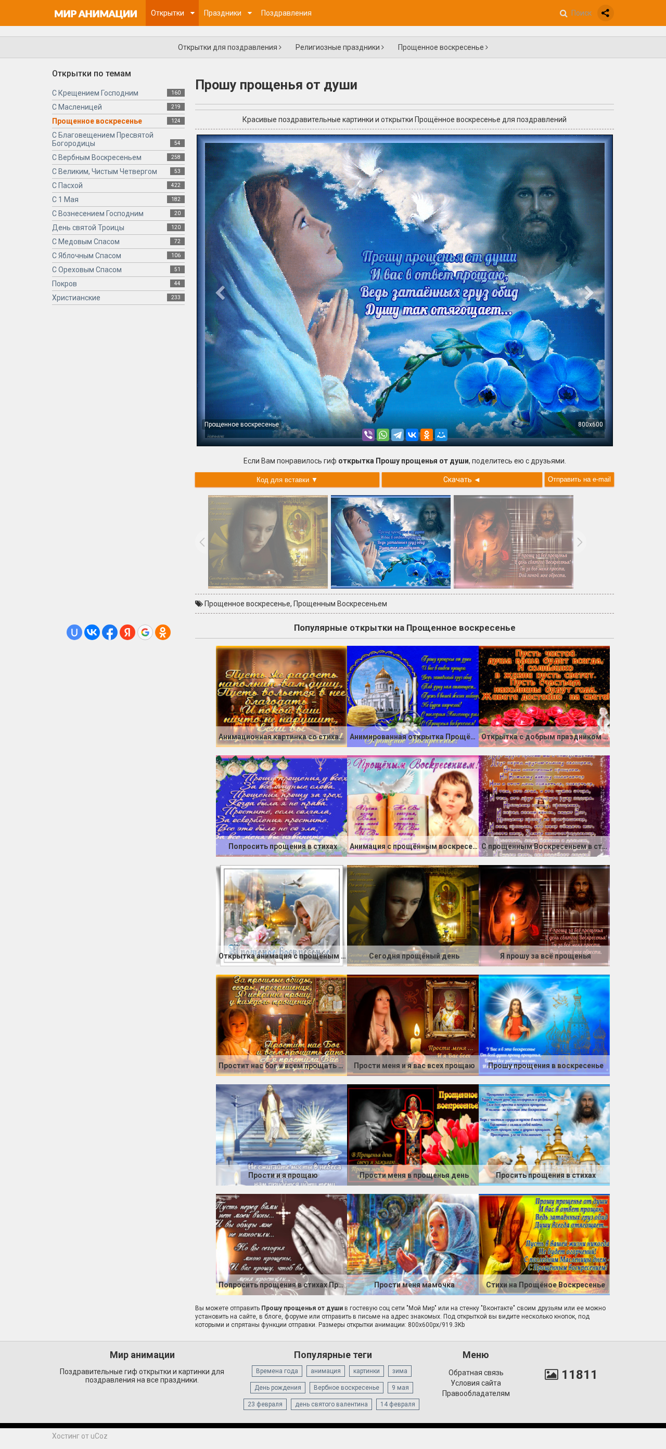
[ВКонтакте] (412, 435)
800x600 (590, 424)
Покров (64, 284)
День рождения (277, 1387)
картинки (366, 1371)
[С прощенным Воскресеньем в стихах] (544, 805)
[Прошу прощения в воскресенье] (544, 1024)
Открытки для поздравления (228, 47)
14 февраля (397, 1404)
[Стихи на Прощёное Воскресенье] (544, 1244)
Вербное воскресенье (346, 1387)
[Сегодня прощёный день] (412, 915)
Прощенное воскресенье (441, 47)
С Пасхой (67, 185)
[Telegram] (397, 435)
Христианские (76, 298)
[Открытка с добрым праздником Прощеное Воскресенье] (544, 696)
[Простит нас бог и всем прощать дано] (281, 1024)
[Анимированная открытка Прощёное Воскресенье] (412, 696)
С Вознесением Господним (98, 213)
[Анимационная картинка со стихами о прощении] (281, 696)
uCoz (99, 1436)
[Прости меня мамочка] (412, 1244)
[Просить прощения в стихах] (544, 1134)
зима (399, 1371)
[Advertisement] (118, 468)
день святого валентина (331, 1404)
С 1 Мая (65, 199)
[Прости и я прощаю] (281, 1134)
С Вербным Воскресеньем (97, 157)
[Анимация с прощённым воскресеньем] (412, 805)
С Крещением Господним (95, 93)
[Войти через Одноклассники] (163, 632)
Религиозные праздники (338, 47)
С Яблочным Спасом (86, 255)
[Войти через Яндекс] (127, 632)
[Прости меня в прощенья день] (412, 1134)
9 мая (400, 1387)
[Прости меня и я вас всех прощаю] (412, 1024)
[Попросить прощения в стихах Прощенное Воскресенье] (281, 1244)
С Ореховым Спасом (87, 269)
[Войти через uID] (74, 632)
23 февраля (265, 1404)
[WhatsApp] (383, 435)
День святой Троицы (88, 227)
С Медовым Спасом (86, 241)
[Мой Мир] (441, 435)
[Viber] (368, 435)
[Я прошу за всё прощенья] (544, 915)
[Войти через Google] (145, 632)
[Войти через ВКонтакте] (92, 632)
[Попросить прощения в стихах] (281, 805)
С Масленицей (77, 107)
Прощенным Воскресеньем (340, 604)
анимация (326, 1371)
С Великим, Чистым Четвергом (104, 171)
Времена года (277, 1371)
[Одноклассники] (426, 435)
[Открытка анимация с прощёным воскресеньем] (281, 915)
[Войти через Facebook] (110, 632)
